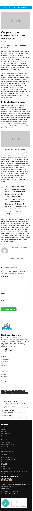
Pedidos (3, 431)
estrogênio (16, 390)
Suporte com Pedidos (7, 435)
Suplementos (4, 376)
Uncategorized (19, 258)
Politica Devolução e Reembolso (10, 449)
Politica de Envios (6, 446)
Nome (3, 293)
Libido (22, 390)
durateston (9, 390)
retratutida (16, 393)
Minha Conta (4, 429)
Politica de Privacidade (7, 444)
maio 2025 (4, 363)
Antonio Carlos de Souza (19, 248)
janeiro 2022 (4, 365)
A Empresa (4, 427)
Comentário (5, 276)
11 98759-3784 (5, 468)
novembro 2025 (5, 359)
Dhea (3, 390)
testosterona (24, 393)
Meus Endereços (5, 433)
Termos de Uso (5, 442)
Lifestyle (3, 374)
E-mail (3, 300)
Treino (3, 378)
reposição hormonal (7, 393)
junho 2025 (4, 361)
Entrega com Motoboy (7, 451)
